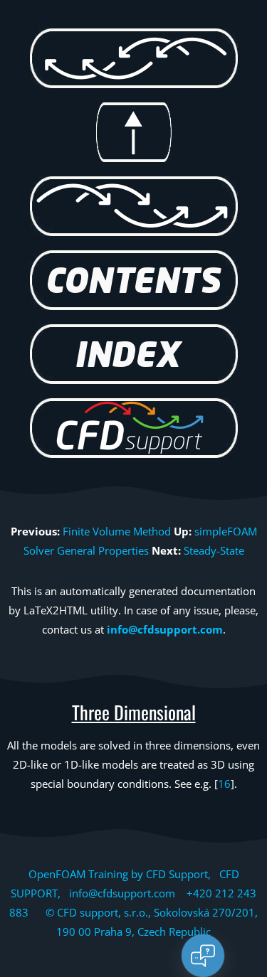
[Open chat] (203, 955)
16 (224, 783)
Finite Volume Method (117, 531)
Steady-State (214, 550)
